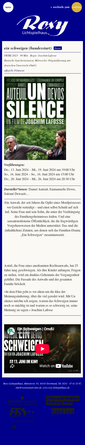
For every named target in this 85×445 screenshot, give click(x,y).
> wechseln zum (60, 7)
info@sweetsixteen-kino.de (28, 387)
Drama (57, 48)
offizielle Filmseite (14, 70)
